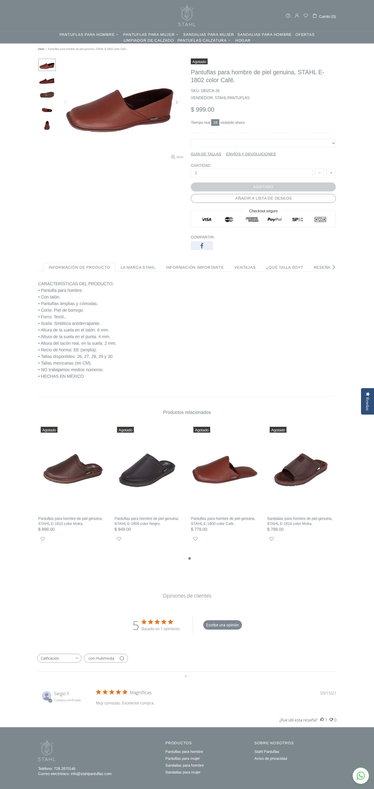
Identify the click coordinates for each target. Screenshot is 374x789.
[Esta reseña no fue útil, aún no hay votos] (331, 720)
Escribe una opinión (222, 625)
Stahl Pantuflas (266, 751)
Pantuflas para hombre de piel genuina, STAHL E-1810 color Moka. (70, 521)
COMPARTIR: (203, 237)
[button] (361, 776)
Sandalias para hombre (184, 765)
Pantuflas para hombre (184, 751)
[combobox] (59, 658)
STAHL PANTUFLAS (187, 15)
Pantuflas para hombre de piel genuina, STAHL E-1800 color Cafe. (223, 521)
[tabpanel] (225, 489)
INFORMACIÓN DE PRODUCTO (79, 267)
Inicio (41, 49)
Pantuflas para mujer (182, 758)
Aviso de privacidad (270, 758)
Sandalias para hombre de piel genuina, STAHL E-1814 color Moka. (299, 521)
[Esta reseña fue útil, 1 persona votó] (322, 720)
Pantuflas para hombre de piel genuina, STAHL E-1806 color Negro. (146, 521)
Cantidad (200, 165)
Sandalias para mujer (182, 772)
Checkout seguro (263, 210)
